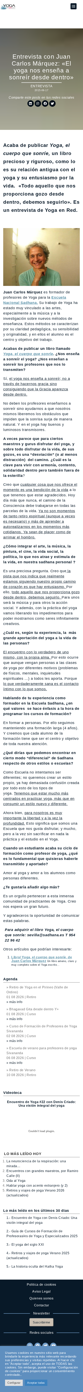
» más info (14, 1002)
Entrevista (41, 86)
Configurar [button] (13, 1382)
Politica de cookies (41, 1284)
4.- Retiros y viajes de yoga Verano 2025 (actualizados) (38, 1255)
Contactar (41, 1305)
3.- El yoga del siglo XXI (25, 1244)
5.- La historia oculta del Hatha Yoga (34, 1266)
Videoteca (12, 1093)
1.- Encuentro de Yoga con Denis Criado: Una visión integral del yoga (41, 1220)
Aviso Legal (41, 1291)
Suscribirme (41, 1322)
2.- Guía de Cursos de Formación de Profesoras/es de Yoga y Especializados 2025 (42, 1233)
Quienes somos (41, 1298)
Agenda (10, 979)
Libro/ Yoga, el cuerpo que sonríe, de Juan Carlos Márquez (41, 959)
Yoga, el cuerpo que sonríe (28, 354)
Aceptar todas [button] (36, 1382)
